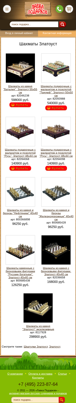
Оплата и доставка (40, 373)
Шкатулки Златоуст (36, 346)
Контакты (38, 377)
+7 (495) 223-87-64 (38, 384)
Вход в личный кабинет (19, 33)
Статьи (62, 373)
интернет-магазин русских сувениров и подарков (38, 393)
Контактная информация (57, 33)
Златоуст (54, 346)
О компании (15, 373)
